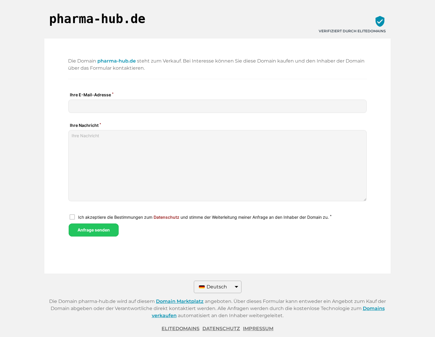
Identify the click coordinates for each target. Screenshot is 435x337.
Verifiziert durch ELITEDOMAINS (352, 31)
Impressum (258, 328)
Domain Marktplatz (180, 301)
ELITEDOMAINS (180, 328)
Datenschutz (221, 328)
